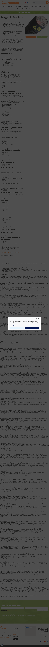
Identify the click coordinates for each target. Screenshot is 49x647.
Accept (32, 327)
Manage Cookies (17, 327)
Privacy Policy (13, 325)
